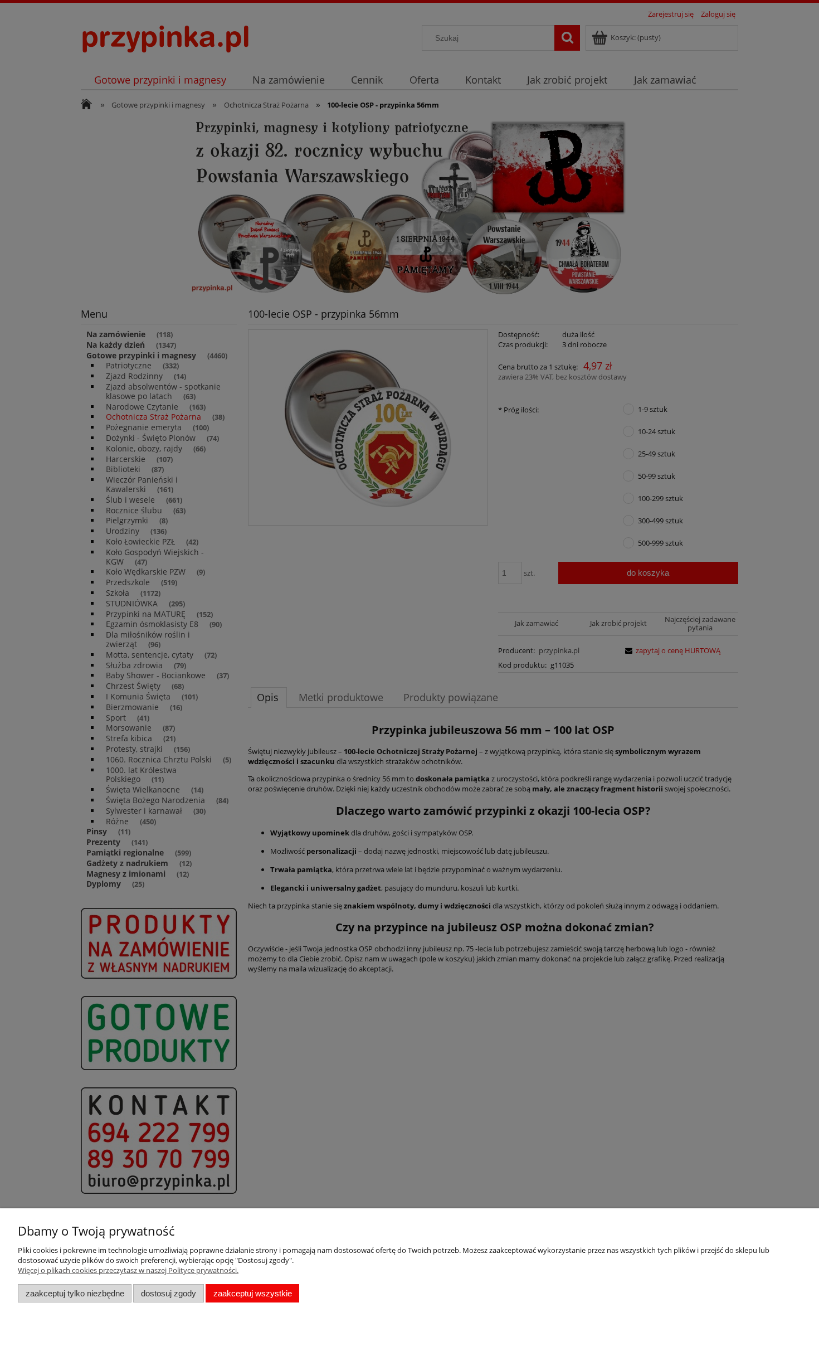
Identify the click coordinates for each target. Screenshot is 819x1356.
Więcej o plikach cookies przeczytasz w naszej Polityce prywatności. (128, 1270)
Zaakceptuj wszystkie (252, 1293)
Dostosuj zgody (168, 1293)
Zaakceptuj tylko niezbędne (75, 1293)
